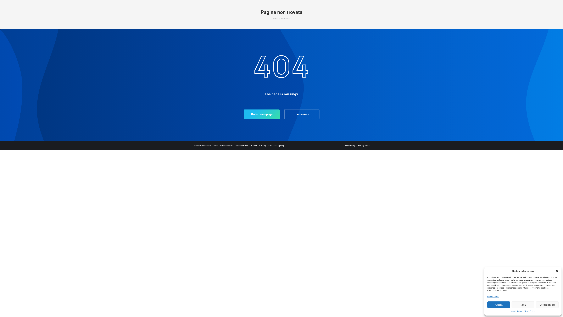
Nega (523, 304)
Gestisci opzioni (547, 304)
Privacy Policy (529, 311)
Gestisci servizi (493, 297)
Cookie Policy (516, 311)
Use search (302, 114)
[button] (557, 271)
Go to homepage (262, 114)
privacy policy (278, 145)
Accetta (498, 304)
